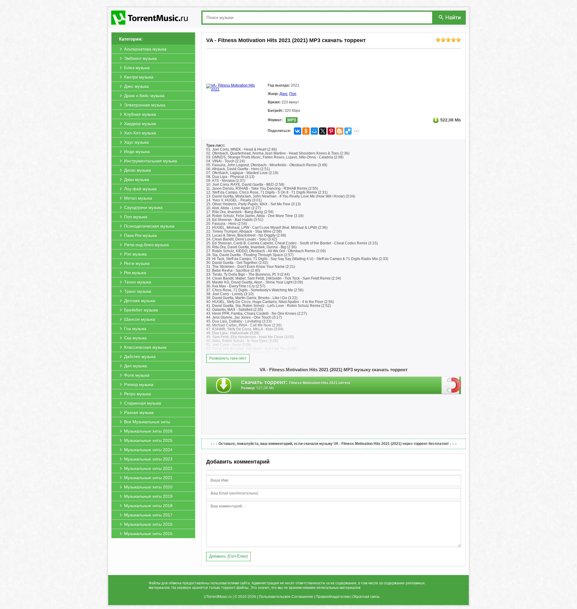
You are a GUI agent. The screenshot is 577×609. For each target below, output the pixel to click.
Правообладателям (333, 597)
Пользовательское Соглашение (286, 597)
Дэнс (283, 94)
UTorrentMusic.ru (218, 597)
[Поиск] (450, 17)
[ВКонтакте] (297, 131)
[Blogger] (339, 131)
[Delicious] (348, 131)
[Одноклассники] (306, 131)
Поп (292, 94)
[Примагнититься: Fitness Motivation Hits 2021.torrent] (451, 385)
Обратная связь (366, 597)
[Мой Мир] (314, 131)
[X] (322, 131)
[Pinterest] (331, 131)
